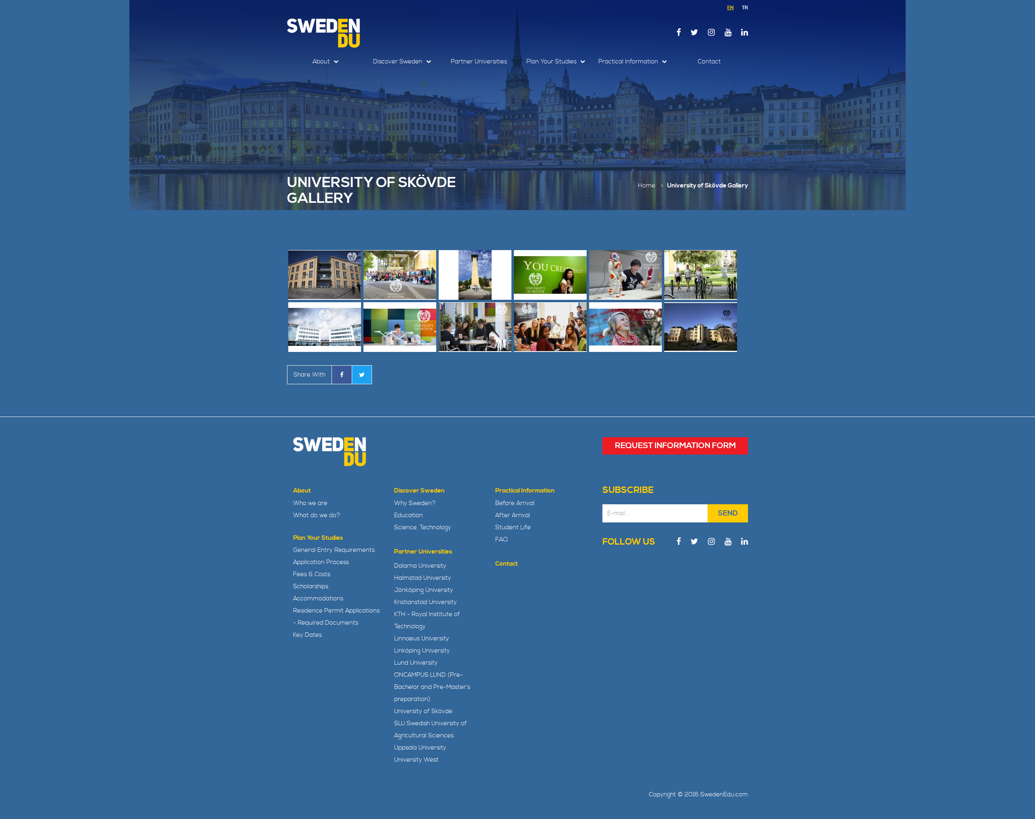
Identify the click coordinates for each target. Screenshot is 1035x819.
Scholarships (310, 586)
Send (728, 513)
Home (646, 185)
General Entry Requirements (334, 550)
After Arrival (512, 515)
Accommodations (318, 598)
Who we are (310, 503)
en (730, 8)
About (322, 61)
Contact (709, 61)
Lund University (416, 663)
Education (408, 515)
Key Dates (307, 635)
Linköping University (422, 651)
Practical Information (629, 61)
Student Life (513, 527)
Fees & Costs (311, 574)
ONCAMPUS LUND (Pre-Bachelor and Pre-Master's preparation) (432, 687)
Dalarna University (420, 566)
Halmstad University (422, 578)
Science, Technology (422, 527)
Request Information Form (675, 446)
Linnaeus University (421, 638)
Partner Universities (479, 61)
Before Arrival (514, 503)
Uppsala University (420, 748)
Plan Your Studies (552, 61)
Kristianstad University (425, 602)
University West (416, 760)
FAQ (501, 539)
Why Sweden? (415, 503)
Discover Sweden (398, 61)
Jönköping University (423, 590)
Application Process (321, 562)
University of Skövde (423, 711)
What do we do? (316, 515)
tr (745, 8)
